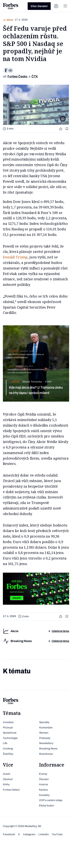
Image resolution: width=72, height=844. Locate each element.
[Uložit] (67, 128)
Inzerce (43, 784)
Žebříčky (8, 753)
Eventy (43, 773)
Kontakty (44, 795)
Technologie (10, 738)
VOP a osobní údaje (50, 800)
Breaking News (48, 748)
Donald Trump (15, 257)
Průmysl (8, 727)
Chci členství (39, 6)
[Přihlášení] (56, 6)
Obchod (7, 779)
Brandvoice (46, 753)
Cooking (8, 748)
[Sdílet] (61, 128)
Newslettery (46, 743)
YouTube (57, 834)
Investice (8, 722)
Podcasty (44, 738)
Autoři (6, 773)
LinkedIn (43, 834)
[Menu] (65, 6)
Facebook (9, 834)
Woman (43, 732)
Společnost (9, 732)
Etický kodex (46, 805)
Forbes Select (11, 789)
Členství (44, 779)
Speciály (44, 722)
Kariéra (43, 789)
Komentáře (46, 727)
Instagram (29, 834)
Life (5, 743)
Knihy (6, 784)
